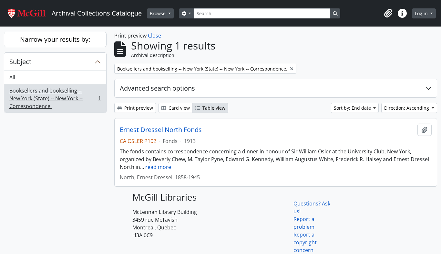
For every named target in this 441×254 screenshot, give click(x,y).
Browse (158, 13)
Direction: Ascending (407, 108)
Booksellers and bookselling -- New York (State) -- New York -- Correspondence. (55, 98)
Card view (178, 108)
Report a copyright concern (305, 242)
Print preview (138, 108)
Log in (422, 13)
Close (154, 35)
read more (158, 167)
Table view (213, 108)
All (12, 77)
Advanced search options (157, 88)
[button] (388, 13)
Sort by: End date (353, 108)
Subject (20, 61)
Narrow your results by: (55, 39)
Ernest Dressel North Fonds (161, 130)
